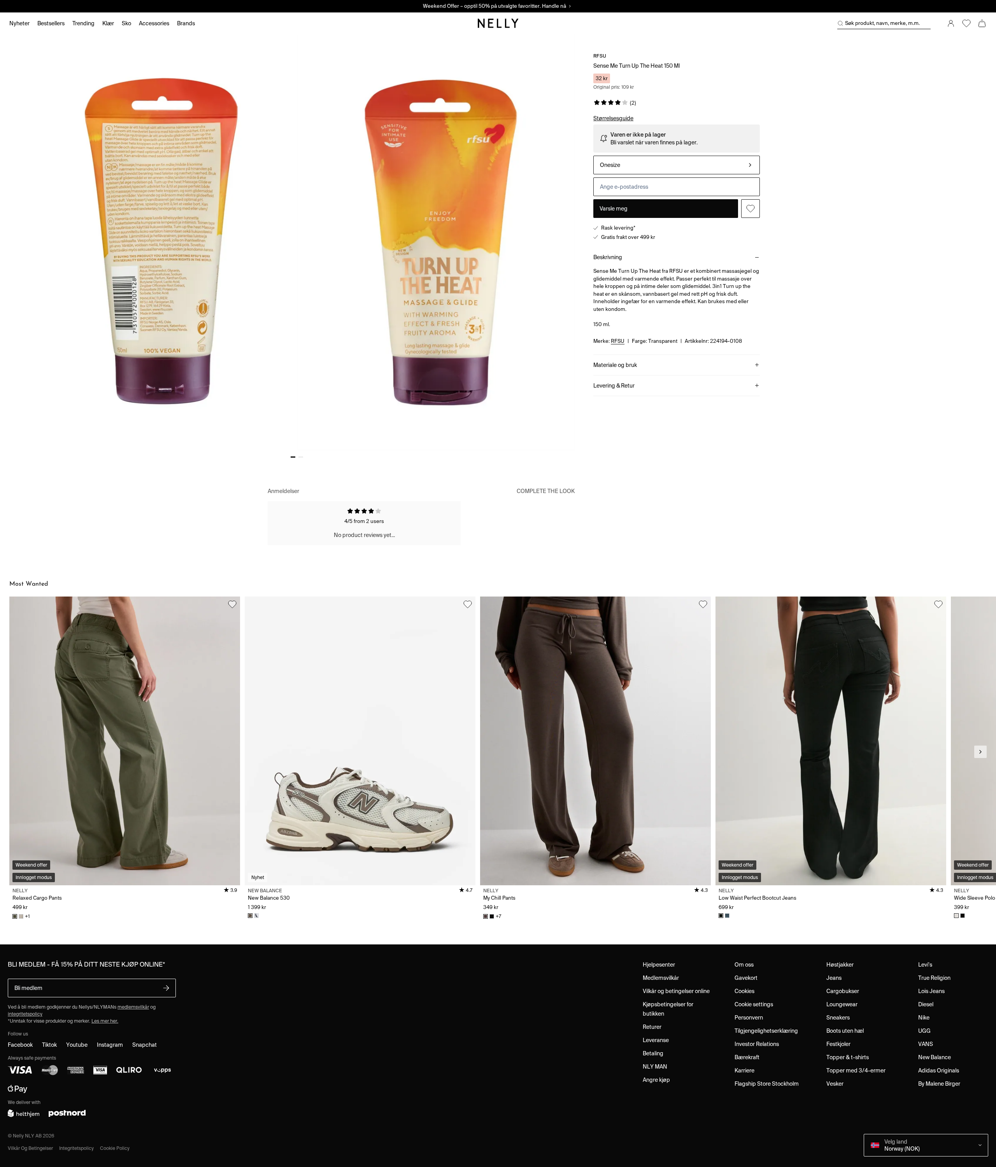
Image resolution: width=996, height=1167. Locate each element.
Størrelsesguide (613, 118)
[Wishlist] (966, 23)
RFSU (599, 56)
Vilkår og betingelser (30, 1148)
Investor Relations (757, 1044)
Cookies (744, 991)
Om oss (744, 964)
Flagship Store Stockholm (767, 1083)
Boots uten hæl (845, 1030)
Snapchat (144, 1044)
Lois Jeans (931, 991)
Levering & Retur (614, 385)
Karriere (744, 1070)
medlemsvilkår (133, 1007)
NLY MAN (655, 1066)
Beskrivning (607, 257)
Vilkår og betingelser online (676, 991)
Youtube (77, 1044)
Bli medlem (28, 988)
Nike (923, 1017)
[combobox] (676, 165)
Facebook (20, 1044)
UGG (924, 1030)
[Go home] (498, 23)
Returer (652, 1026)
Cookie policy (115, 1148)
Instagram (110, 1044)
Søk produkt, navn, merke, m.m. (882, 23)
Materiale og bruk (615, 365)
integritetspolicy (25, 1014)
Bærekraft (747, 1057)
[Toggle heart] (750, 208)
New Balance (934, 1057)
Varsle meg (614, 208)
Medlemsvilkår (661, 977)
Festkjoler (838, 1044)
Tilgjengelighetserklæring (766, 1030)
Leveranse (656, 1040)
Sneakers (838, 1017)
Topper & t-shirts (847, 1057)
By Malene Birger (939, 1083)
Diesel (925, 1004)
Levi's (925, 964)
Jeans (834, 977)
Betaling (653, 1053)
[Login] (951, 23)
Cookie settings (754, 1004)
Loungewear (841, 1004)
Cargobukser (842, 991)
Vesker (834, 1083)
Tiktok (49, 1044)
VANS (925, 1044)
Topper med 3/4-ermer (856, 1070)
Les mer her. (104, 1021)
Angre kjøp (656, 1079)
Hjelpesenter (659, 964)
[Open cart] (982, 23)
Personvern (749, 1017)
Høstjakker (840, 964)
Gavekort (746, 977)
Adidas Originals (938, 1070)
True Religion (934, 977)
